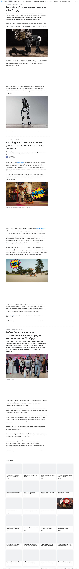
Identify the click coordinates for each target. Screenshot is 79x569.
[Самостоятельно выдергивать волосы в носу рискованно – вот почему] (65, 541)
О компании (5, 568)
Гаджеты (22, 139)
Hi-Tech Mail (17, 139)
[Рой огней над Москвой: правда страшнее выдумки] (65, 472)
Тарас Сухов (11, 156)
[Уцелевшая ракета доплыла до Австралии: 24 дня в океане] (14, 472)
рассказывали (13, 315)
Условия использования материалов (50, 568)
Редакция (42, 568)
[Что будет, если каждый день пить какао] (65, 506)
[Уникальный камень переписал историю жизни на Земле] (14, 506)
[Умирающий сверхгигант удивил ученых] (48, 472)
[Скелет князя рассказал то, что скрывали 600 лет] (14, 489)
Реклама (9, 568)
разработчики (9, 242)
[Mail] (1, 1)
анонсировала (20, 162)
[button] (27, 43)
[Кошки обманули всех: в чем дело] (31, 523)
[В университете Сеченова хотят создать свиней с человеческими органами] (48, 541)
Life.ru (17, 329)
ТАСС (17, 4)
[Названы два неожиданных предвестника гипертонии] (65, 523)
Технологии (21, 329)
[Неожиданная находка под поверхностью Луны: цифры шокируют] (31, 489)
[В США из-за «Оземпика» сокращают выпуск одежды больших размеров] (31, 558)
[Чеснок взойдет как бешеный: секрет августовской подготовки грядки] (14, 558)
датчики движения (40, 228)
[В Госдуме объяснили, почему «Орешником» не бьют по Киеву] (65, 558)
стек (37, 250)
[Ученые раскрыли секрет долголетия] (65, 489)
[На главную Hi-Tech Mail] (4, 1)
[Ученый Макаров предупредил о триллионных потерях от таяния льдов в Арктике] (31, 541)
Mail (1, 568)
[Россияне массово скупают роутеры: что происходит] (48, 523)
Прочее (21, 4)
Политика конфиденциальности (72, 568)
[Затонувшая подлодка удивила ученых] (31, 472)
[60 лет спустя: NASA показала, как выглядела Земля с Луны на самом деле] (14, 523)
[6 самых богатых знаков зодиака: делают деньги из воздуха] (14, 541)
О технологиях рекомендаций (61, 568)
